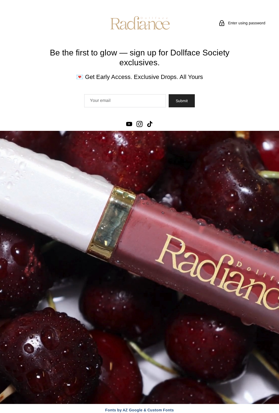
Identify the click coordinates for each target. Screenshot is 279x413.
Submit (182, 101)
